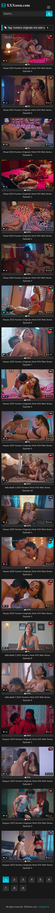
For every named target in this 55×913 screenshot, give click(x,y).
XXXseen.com (18, 5)
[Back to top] (46, 904)
